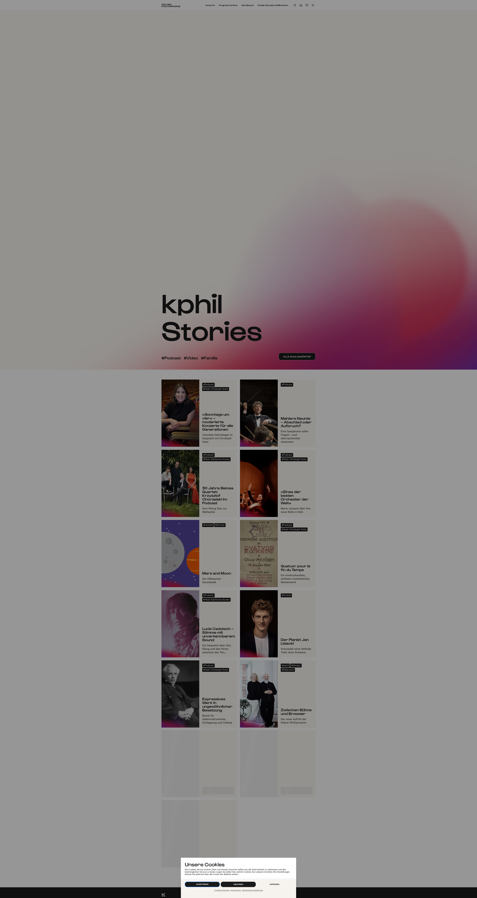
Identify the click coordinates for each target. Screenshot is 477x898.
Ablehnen (238, 884)
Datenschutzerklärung (252, 891)
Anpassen (274, 884)
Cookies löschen (222, 891)
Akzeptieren (202, 884)
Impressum (236, 891)
